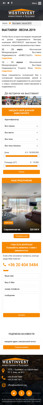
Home (5, 23)
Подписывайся (21, 347)
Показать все (22, 236)
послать (21, 315)
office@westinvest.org (17, 385)
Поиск (21, 172)
